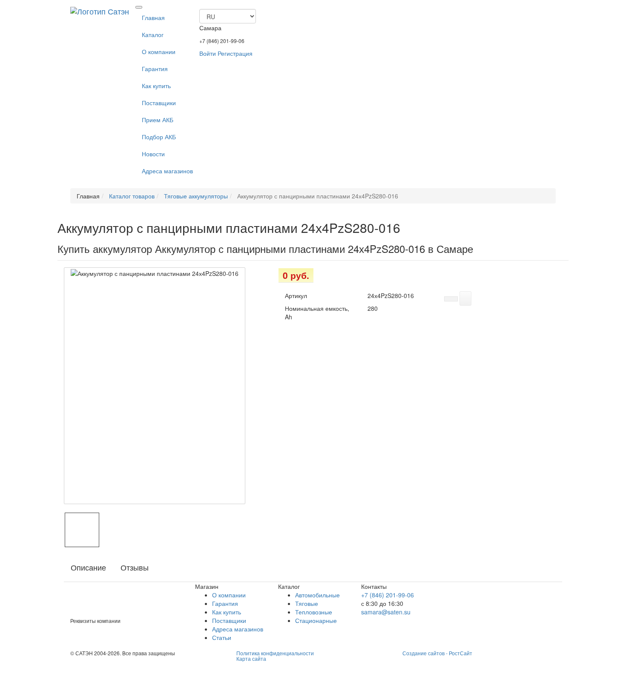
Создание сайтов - (437, 653)
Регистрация (235, 53)
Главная (153, 17)
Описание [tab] (88, 567)
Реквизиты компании (95, 620)
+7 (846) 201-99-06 (221, 40)
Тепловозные (313, 612)
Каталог (153, 34)
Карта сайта (251, 658)
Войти (207, 53)
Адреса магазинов (167, 170)
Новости (153, 153)
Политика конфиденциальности (275, 653)
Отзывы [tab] (135, 567)
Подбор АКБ (159, 136)
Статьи (221, 637)
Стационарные (316, 620)
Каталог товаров (131, 196)
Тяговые (306, 603)
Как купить (156, 85)
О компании (158, 51)
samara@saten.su (386, 612)
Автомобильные (317, 595)
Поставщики (159, 102)
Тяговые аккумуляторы (195, 196)
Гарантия (155, 68)
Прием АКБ (157, 119)
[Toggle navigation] (138, 7)
